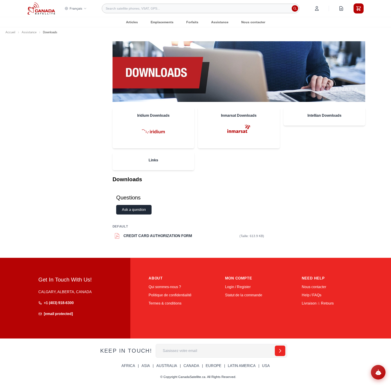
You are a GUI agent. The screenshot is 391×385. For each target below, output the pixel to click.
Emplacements (162, 22)
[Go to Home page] (41, 8)
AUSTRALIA (166, 366)
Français (76, 8)
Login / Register (238, 287)
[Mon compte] (316, 8)
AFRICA (128, 366)
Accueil (10, 32)
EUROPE (213, 366)
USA (266, 366)
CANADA (191, 366)
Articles (132, 22)
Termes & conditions (165, 303)
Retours (327, 303)
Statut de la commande (243, 295)
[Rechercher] (295, 8)
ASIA (146, 366)
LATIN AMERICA (242, 366)
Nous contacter (253, 22)
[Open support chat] (378, 372)
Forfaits (192, 22)
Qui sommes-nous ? (165, 287)
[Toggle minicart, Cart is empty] (359, 8)
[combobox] (200, 8)
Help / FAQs (311, 295)
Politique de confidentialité (170, 295)
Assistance (219, 22)
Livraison (309, 303)
